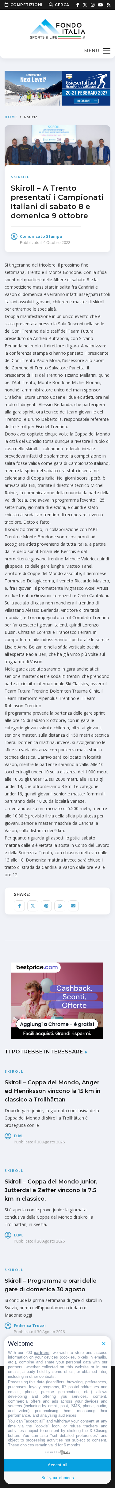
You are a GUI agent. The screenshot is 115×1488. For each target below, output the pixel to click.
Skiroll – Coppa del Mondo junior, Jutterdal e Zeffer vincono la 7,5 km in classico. (51, 1190)
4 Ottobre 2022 (56, 242)
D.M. (18, 1135)
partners (41, 1352)
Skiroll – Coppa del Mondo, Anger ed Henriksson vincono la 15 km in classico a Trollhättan (53, 1091)
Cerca (62, 4)
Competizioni (26, 4)
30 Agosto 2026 (51, 1142)
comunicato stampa (41, 236)
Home (11, 116)
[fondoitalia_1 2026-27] (57, 88)
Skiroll (20, 176)
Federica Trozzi (30, 1325)
